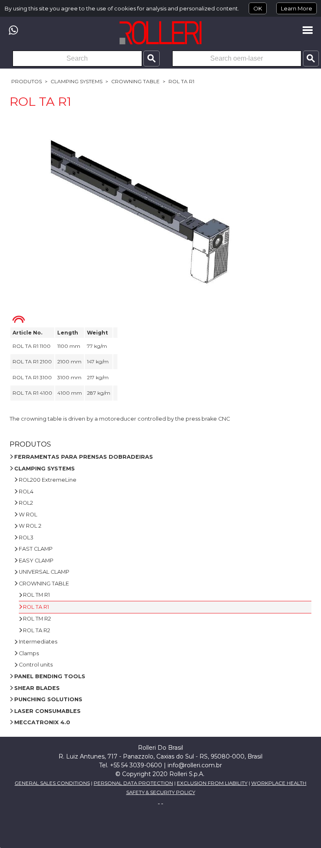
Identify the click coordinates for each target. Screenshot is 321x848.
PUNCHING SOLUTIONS (48, 699)
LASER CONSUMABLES (47, 711)
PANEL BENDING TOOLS (49, 676)
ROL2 (26, 503)
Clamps (29, 653)
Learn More (296, 8)
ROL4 (26, 491)
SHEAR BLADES (37, 688)
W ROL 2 (30, 526)
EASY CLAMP (36, 560)
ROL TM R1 (36, 595)
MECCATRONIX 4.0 (42, 722)
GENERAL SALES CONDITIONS (52, 783)
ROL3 (26, 537)
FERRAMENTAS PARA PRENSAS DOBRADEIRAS (83, 457)
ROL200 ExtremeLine (47, 480)
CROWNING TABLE (135, 81)
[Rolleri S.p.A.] (160, 32)
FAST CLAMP (36, 549)
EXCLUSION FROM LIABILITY (212, 783)
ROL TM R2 (37, 619)
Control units (36, 665)
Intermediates (38, 642)
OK (257, 8)
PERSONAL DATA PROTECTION (133, 783)
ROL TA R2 (36, 630)
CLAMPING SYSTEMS (76, 81)
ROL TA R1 (181, 81)
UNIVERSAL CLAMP (44, 572)
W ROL (28, 514)
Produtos (26, 81)
